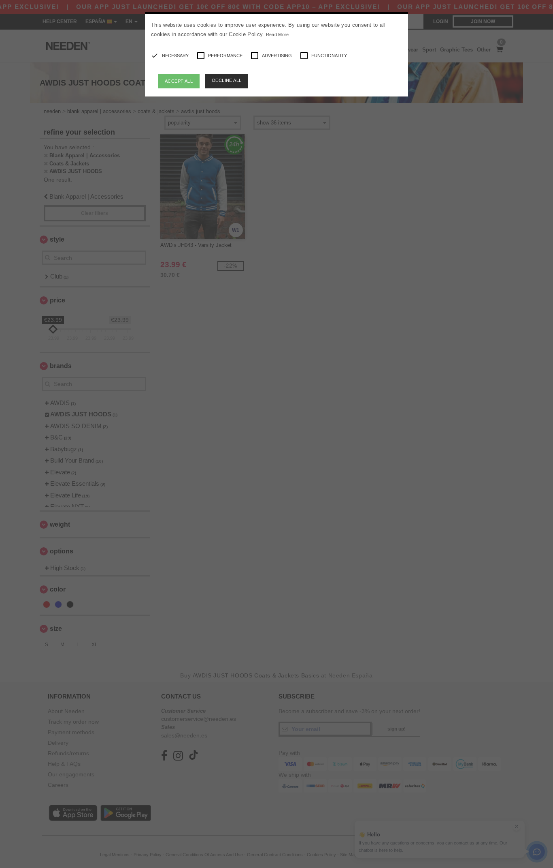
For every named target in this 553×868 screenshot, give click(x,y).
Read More (277, 34)
